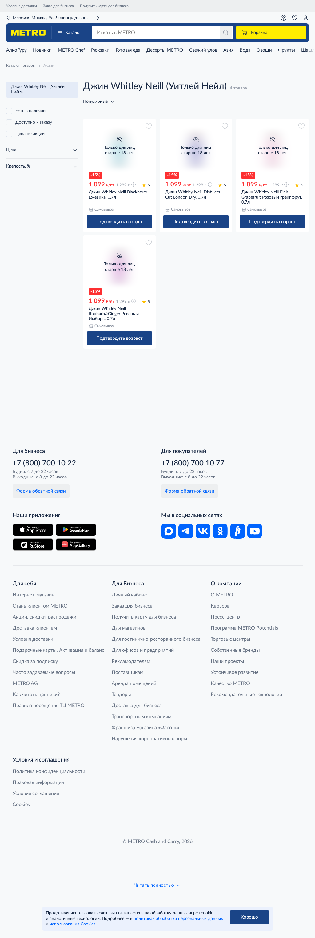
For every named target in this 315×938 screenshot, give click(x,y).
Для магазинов (129, 628)
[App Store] (33, 530)
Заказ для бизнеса (58, 6)
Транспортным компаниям (141, 716)
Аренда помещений (134, 683)
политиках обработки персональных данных (178, 918)
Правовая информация (38, 782)
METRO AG (25, 683)
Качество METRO (230, 683)
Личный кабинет (130, 594)
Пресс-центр (225, 617)
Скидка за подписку (35, 661)
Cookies (21, 804)
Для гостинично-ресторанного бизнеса (156, 639)
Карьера (220, 606)
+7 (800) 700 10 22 (44, 463)
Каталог (73, 32)
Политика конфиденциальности (49, 771)
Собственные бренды (235, 650)
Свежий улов (203, 50)
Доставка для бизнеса (137, 705)
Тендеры (121, 694)
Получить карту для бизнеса (104, 6)
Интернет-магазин (33, 594)
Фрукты (286, 50)
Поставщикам (127, 672)
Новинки (42, 50)
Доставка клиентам (35, 628)
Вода (245, 50)
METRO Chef (71, 50)
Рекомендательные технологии (246, 694)
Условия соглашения (36, 793)
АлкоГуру (16, 50)
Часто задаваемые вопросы (44, 672)
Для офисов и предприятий (143, 650)
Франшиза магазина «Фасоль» (145, 727)
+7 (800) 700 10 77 (193, 463)
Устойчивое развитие (234, 672)
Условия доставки (21, 6)
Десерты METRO (164, 50)
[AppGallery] (76, 544)
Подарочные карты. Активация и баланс (58, 650)
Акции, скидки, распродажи (44, 617)
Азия (228, 50)
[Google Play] (76, 530)
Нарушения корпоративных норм (149, 738)
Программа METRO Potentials (244, 628)
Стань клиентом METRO (40, 606)
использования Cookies (72, 924)
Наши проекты (227, 661)
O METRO (222, 594)
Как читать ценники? (36, 694)
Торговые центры (230, 639)
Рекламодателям (131, 661)
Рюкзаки (100, 50)
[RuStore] (33, 544)
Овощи (264, 50)
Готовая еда (128, 50)
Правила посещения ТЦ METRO (49, 705)
